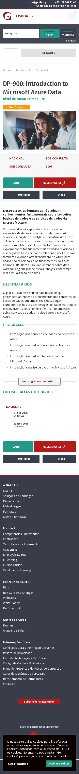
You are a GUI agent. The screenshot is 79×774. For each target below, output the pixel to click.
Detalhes (48, 52)
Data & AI (42, 70)
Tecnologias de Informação (21, 544)
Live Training (17, 106)
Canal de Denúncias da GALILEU (24, 673)
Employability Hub (14, 554)
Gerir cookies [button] (18, 764)
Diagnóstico (11, 501)
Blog (6, 587)
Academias (10, 549)
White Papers (11, 603)
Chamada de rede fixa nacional (56, 5)
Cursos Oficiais (12, 565)
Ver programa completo (37, 381)
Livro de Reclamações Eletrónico (24, 658)
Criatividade (10, 539)
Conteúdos (68, 33)
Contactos (10, 684)
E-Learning (10, 560)
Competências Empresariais (21, 534)
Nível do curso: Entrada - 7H (24, 99)
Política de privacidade (17, 653)
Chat (61, 195)
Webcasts (9, 598)
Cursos (49, 33)
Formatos (9, 511)
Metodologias (12, 506)
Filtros (70, 40)
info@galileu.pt (37, 2)
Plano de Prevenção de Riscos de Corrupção (32, 668)
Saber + (18, 183)
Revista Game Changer (18, 593)
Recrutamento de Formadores (23, 679)
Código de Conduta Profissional (24, 663)
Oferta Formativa (14, 517)
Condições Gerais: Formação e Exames (28, 648)
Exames (8, 625)
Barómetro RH (12, 608)
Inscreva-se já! (54, 183)
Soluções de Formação (18, 496)
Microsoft (23, 70)
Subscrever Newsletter (39, 701)
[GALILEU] (7, 16)
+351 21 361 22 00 (65, 2)
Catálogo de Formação (18, 570)
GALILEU (9, 491)
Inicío (7, 70)
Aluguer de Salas (14, 630)
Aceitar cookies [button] (58, 763)
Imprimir (23, 195)
